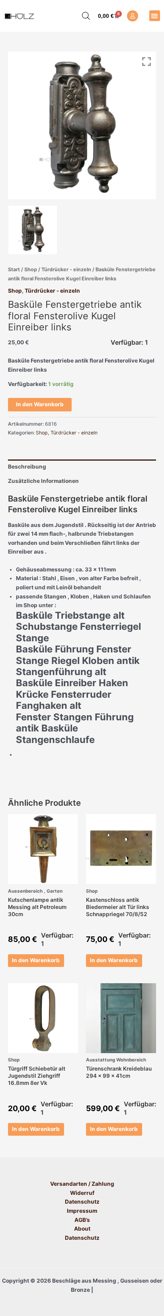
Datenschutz (82, 1201)
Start (14, 269)
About (82, 1228)
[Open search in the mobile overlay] (82, 16)
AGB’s (82, 1220)
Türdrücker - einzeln (66, 269)
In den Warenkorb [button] (36, 960)
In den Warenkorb (40, 404)
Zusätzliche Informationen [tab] (43, 481)
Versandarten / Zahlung (82, 1184)
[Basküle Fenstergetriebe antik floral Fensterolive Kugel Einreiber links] (32, 230)
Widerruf (82, 1193)
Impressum (82, 1211)
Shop (30, 269)
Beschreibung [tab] (27, 466)
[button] (154, 15)
